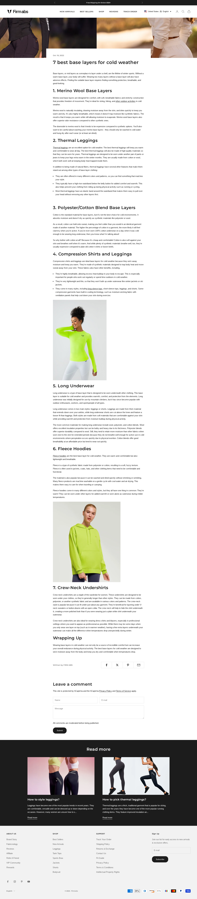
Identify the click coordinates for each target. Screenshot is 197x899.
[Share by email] (138, 665)
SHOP (101, 11)
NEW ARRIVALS (67, 11)
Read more (32, 817)
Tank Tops (57, 853)
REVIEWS (113, 11)
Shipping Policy (103, 844)
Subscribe (160, 859)
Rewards (10, 867)
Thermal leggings (60, 147)
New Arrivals (58, 844)
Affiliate (9, 853)
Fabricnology (12, 844)
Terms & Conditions (104, 867)
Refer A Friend (12, 858)
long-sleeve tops (95, 289)
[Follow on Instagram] (14, 881)
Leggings (57, 849)
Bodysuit (56, 872)
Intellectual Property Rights (108, 872)
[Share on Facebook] (106, 665)
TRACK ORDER (130, 11)
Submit (60, 730)
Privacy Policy (105, 691)
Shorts (55, 867)
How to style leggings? (43, 799)
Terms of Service (123, 691)
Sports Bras (58, 858)
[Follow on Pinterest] (21, 881)
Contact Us (101, 853)
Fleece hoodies (59, 456)
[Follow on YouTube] (28, 881)
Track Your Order (103, 839)
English (9, 891)
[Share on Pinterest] (128, 665)
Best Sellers (58, 839)
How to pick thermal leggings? (124, 799)
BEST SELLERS (86, 11)
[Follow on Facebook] (7, 881)
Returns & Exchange (105, 849)
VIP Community (13, 863)
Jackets (56, 863)
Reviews (10, 849)
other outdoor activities (125, 101)
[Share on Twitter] (117, 665)
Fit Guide (100, 858)
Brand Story (11, 839)
